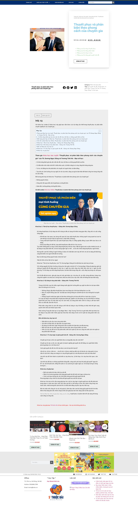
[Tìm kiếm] (113, 2)
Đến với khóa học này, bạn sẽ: (45, 146)
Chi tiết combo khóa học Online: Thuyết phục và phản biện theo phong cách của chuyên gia (62, 141)
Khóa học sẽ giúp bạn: (43, 150)
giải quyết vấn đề (92, 86)
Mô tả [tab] (38, 115)
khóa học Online (49, 190)
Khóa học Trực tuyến (42, 2)
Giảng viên (81, 2)
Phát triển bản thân (93, 16)
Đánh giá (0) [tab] (46, 115)
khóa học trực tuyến (50, 155)
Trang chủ (29, 2)
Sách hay (71, 2)
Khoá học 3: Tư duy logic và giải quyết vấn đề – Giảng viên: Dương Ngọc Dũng (58, 148)
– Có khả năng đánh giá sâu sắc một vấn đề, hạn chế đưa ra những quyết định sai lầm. (60, 137)
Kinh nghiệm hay (59, 2)
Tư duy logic (95, 90)
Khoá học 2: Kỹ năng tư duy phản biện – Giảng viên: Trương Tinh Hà (55, 144)
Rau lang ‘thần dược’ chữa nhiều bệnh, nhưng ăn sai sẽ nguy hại (104, 487)
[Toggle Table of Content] (99, 131)
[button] (64, 87)
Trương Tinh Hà (95, 88)
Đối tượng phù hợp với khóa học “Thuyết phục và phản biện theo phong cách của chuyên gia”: (62, 139)
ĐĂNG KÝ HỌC (80, 61)
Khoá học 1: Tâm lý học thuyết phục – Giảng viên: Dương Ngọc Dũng (55, 142)
